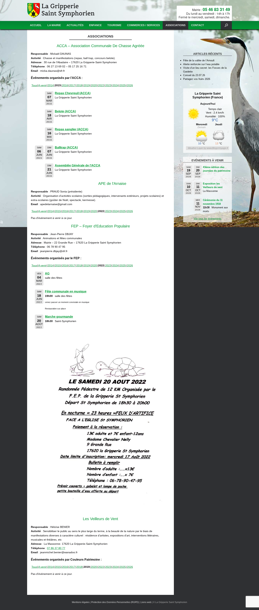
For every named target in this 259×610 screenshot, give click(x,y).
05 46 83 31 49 (216, 9)
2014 (51, 85)
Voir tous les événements (207, 218)
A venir (42, 85)
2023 (108, 85)
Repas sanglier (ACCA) (71, 129)
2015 (58, 211)
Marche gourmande (59, 316)
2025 (123, 85)
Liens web (146, 602)
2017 (72, 85)
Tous (34, 85)
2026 (130, 85)
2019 (87, 85)
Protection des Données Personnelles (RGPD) (115, 602)
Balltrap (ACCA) (66, 147)
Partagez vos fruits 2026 (196, 79)
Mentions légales (80, 602)
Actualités (75, 25)
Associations (175, 25)
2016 (65, 85)
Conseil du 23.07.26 (194, 75)
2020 (94, 85)
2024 (115, 85)
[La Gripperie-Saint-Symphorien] (61, 10)
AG (47, 273)
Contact (197, 25)
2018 (79, 85)
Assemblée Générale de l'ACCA (77, 165)
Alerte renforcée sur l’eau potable (201, 64)
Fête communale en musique (65, 291)
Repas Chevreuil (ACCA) (72, 93)
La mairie (54, 25)
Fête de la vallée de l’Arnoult (198, 60)
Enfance (95, 25)
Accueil (36, 25)
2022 (101, 85)
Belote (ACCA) (65, 111)
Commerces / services (143, 25)
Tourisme (114, 25)
